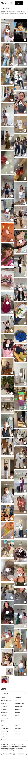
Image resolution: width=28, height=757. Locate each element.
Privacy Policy (4, 731)
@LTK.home (4, 706)
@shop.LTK (3, 703)
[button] (26, 3)
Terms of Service (5, 728)
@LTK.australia (4, 718)
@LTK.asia (3, 721)
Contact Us (17, 734)
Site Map (17, 731)
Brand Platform (19, 706)
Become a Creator (19, 703)
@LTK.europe (4, 712)
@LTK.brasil (4, 715)
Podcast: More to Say (6, 700)
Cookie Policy (4, 734)
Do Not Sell (3, 739)
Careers (17, 715)
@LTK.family (4, 709)
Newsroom (17, 709)
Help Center (18, 728)
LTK (16, 700)
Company (17, 712)
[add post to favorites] (11, 40)
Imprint (3, 737)
